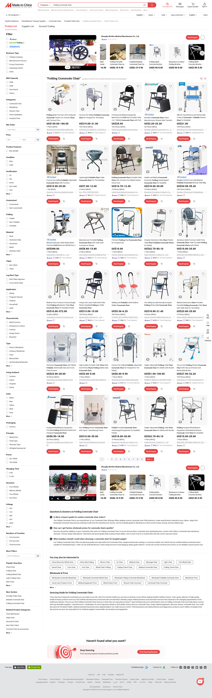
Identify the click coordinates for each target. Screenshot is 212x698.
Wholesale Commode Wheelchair (64, 578)
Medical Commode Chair (148, 567)
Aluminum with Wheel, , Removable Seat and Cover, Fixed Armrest (61, 368)
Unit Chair (85, 567)
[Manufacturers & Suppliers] (18, 5)
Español (52, 682)
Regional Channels (148, 679)
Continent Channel (121, 679)
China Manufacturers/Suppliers (73, 679)
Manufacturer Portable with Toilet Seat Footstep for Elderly (91, 242)
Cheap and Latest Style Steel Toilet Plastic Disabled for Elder (92, 305)
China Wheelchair (81, 10)
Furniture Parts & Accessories (17, 629)
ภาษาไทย (142, 682)
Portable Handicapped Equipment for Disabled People (126, 430)
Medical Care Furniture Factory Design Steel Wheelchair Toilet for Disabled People (60, 305)
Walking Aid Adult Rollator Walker (125, 303)
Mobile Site (120, 675)
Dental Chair (56, 567)
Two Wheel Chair (185, 562)
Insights (171, 679)
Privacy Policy (117, 687)
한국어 (122, 682)
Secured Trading (47, 26)
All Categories (13, 15)
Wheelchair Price (191, 578)
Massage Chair (151, 562)
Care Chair (71, 567)
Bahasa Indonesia (170, 682)
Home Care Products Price (62, 583)
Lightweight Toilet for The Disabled (91, 178)
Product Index (161, 679)
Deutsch (97, 682)
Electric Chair (105, 562)
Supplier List (28, 26)
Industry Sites (134, 679)
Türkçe (150, 682)
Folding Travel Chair (171, 567)
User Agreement (95, 687)
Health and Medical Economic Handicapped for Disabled (156, 180)
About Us (91, 675)
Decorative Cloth (12, 621)
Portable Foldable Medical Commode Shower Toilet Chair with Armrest (186, 63)
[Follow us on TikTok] (185, 667)
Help (163, 15)
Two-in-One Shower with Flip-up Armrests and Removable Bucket (191, 368)
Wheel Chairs (124, 10)
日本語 (129, 682)
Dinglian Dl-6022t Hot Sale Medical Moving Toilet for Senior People (192, 181)
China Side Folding (87, 562)
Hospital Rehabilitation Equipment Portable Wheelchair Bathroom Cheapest (61, 430)
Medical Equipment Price (87, 583)
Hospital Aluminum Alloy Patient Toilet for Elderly (159, 242)
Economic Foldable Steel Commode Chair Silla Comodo (127, 63)
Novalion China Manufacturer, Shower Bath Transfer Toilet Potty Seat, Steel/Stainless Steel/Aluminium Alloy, (158, 119)
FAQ (98, 675)
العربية (115, 682)
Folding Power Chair (124, 567)
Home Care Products (96, 10)
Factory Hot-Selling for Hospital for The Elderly (94, 116)
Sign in (204, 6)
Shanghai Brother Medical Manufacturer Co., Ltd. (120, 36)
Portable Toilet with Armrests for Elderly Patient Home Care (127, 180)
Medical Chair (134, 562)
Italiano (90, 682)
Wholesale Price (107, 679)
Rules (205, 15)
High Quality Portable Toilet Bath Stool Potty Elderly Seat (93, 367)
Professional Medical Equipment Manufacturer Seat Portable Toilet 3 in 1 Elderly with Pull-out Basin (126, 118)
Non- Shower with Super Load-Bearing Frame (93, 428)
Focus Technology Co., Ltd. (108, 690)
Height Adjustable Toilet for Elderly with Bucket (159, 366)
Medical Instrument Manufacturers (62, 10)
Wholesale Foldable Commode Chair (165, 578)
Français (70, 682)
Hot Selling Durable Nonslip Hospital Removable (158, 303)
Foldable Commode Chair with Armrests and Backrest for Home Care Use (107, 63)
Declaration (106, 687)
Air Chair (119, 562)
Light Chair (168, 562)
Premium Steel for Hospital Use (127, 241)
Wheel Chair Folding (103, 567)
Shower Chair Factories (132, 583)
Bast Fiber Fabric (12, 625)
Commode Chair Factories (157, 583)
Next (149, 459)
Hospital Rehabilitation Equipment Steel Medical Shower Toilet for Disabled (190, 430)
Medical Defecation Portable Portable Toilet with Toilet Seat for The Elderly (192, 305)
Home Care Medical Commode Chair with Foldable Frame (147, 63)
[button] (102, 53)
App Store (19, 667)
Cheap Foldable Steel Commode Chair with (167, 63)
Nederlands (107, 682)
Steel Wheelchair (136, 10)
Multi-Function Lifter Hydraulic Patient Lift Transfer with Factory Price (61, 117)
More (52, 587)
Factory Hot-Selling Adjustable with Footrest (61, 181)
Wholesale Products (92, 679)
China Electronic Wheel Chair (62, 562)
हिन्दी (135, 682)
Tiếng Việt (158, 682)
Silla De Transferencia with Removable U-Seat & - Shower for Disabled (191, 117)
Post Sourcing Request (149, 652)
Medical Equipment (111, 10)
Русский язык (80, 682)
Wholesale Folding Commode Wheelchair (129, 578)
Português (61, 682)
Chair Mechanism (12, 614)
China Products (55, 679)
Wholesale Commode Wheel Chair (95, 578)
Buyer (151, 15)
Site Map (111, 675)
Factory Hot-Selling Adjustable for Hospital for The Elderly (127, 368)
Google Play (34, 667)
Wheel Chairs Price (110, 583)
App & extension (177, 15)
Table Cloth (10, 617)
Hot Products (43, 679)
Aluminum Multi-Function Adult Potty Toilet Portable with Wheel (192, 242)
